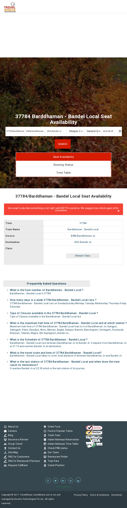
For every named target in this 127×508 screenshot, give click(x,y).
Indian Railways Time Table (62, 443)
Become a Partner (17, 439)
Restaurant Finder (57, 456)
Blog (9, 435)
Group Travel (14, 443)
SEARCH (62, 144)
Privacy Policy (81, 495)
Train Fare (52, 461)
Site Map (12, 452)
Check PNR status (57, 448)
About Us (12, 426)
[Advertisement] (63, 23)
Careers (11, 431)
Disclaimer (116, 495)
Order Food (53, 426)
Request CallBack (17, 465)
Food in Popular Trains (59, 431)
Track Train (53, 435)
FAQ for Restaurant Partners (23, 461)
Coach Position (55, 465)
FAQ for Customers (18, 456)
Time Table (63, 172)
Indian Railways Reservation (62, 439)
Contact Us (13, 448)
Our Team (52, 452)
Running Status (63, 164)
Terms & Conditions (99, 495)
